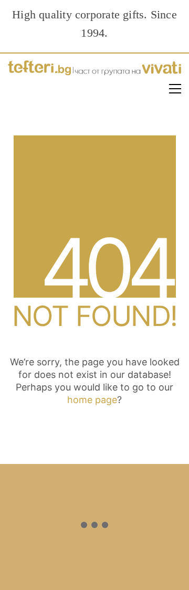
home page (92, 399)
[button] (175, 88)
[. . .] (94, 527)
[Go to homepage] (94, 70)
